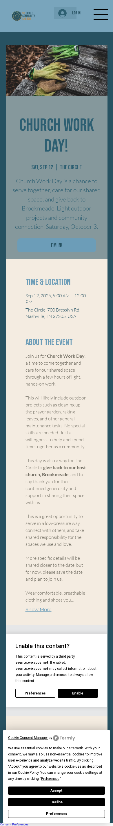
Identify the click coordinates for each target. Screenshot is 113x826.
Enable (77, 693)
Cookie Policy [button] (28, 773)
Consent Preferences (14, 824)
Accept (56, 791)
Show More (38, 609)
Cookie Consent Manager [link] (28, 738)
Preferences (56, 814)
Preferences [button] (50, 779)
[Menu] (101, 14)
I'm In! (56, 245)
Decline (56, 802)
